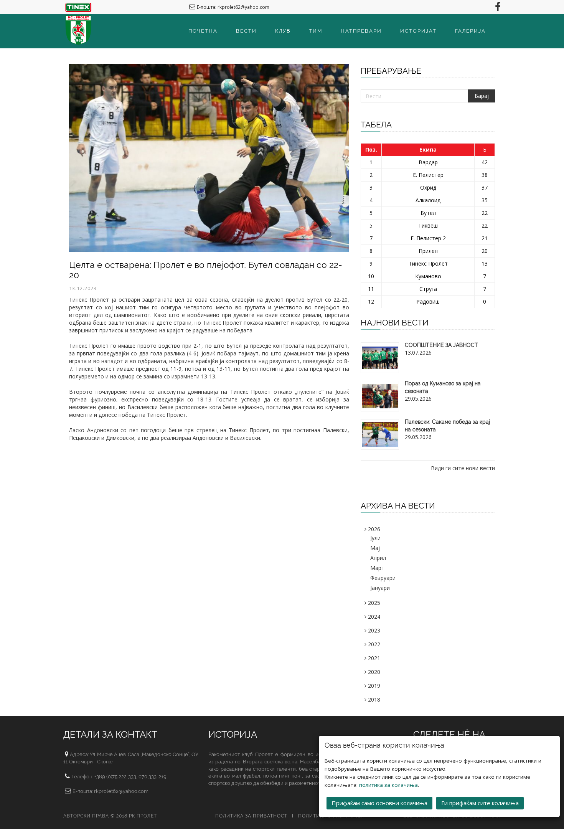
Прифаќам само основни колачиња (379, 803)
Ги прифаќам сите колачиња (480, 803)
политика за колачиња (388, 784)
